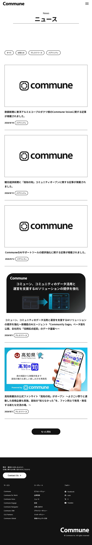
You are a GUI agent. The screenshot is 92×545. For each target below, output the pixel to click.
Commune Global (10, 518)
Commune (7, 491)
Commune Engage (10, 503)
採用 (35, 503)
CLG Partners (8, 514)
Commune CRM (9, 510)
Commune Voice (9, 499)
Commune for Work (10, 495)
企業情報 (37, 495)
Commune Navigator (11, 507)
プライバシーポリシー (40, 510)
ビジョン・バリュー (39, 491)
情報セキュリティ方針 (40, 518)
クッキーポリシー (39, 514)
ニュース (36, 499)
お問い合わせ (38, 507)
